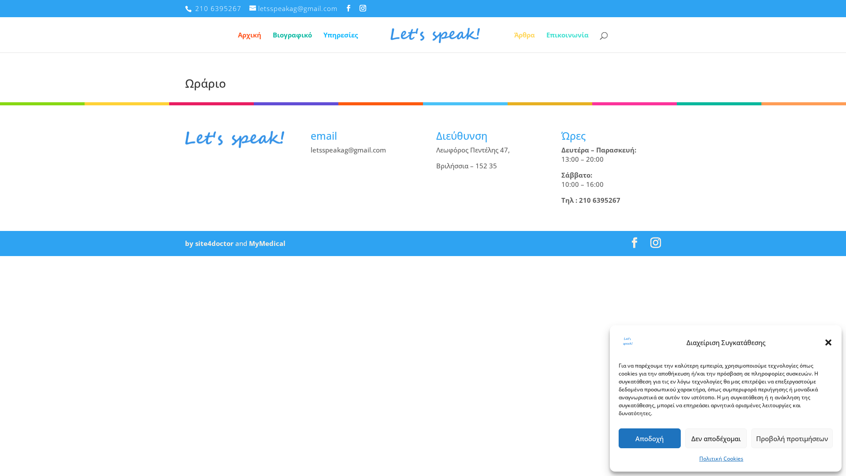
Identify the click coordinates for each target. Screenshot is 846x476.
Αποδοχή (649, 438)
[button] (828, 342)
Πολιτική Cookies (721, 458)
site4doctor (214, 243)
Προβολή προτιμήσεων (792, 438)
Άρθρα (524, 35)
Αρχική (249, 35)
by (189, 243)
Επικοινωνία (567, 35)
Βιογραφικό (292, 35)
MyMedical (267, 243)
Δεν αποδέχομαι (716, 438)
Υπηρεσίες (340, 35)
